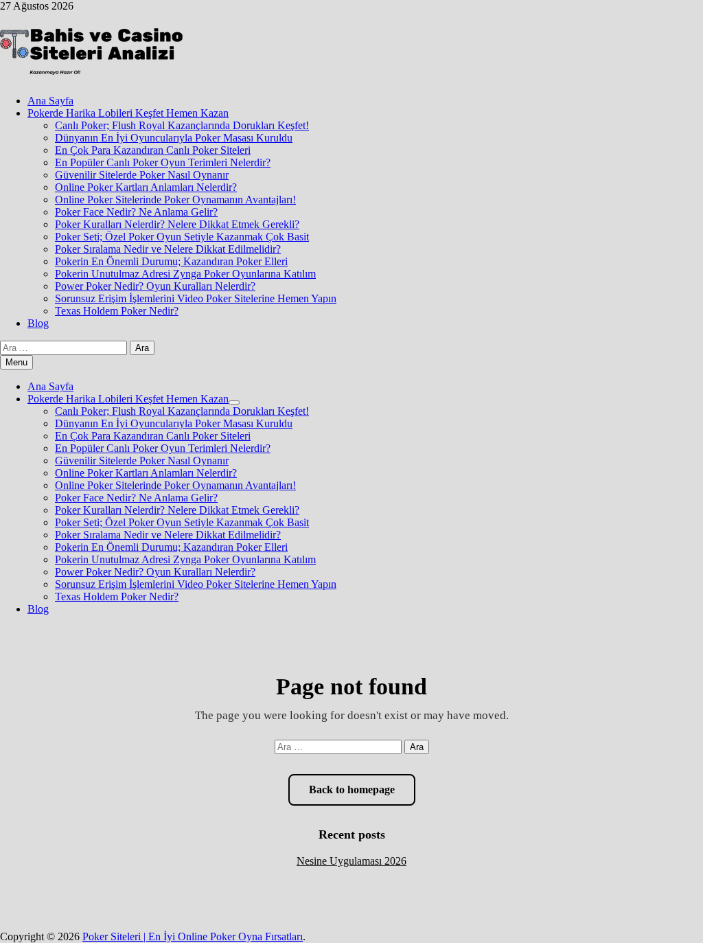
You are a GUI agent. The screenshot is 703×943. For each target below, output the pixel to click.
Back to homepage (352, 789)
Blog (38, 323)
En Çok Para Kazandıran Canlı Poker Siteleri (153, 150)
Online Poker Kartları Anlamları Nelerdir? (146, 187)
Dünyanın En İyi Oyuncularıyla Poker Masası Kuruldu (173, 138)
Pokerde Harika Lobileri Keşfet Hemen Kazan (128, 113)
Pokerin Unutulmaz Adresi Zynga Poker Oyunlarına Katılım (185, 274)
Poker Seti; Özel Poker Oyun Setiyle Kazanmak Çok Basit (182, 236)
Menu (16, 362)
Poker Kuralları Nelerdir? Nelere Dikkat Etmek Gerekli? (177, 224)
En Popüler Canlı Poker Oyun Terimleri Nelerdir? (162, 162)
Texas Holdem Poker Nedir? (116, 311)
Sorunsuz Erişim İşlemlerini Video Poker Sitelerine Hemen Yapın (195, 298)
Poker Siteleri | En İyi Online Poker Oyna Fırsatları (192, 936)
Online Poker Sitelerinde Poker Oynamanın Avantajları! (175, 199)
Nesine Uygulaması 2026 (351, 861)
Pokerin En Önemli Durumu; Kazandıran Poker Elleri (171, 261)
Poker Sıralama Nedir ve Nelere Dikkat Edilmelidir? (168, 249)
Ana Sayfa (50, 100)
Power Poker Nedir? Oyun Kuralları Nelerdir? (155, 286)
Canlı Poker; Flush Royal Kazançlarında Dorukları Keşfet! (182, 125)
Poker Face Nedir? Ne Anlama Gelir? (136, 212)
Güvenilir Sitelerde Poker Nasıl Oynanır (142, 175)
